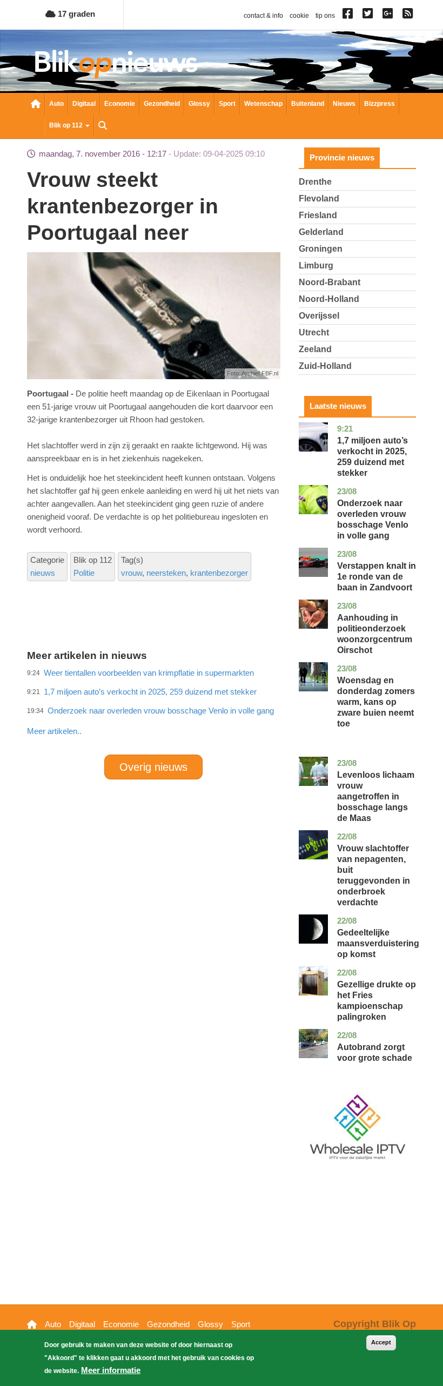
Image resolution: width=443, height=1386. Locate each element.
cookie (299, 15)
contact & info (263, 15)
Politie (84, 572)
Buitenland (307, 103)
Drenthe (315, 181)
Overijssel (319, 315)
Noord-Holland (329, 299)
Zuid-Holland (325, 366)
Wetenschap (263, 103)
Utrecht (314, 332)
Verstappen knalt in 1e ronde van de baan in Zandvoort (376, 576)
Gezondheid (162, 103)
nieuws (42, 572)
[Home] (116, 64)
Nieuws (344, 103)
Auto (56, 103)
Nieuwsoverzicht (35, 105)
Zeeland (315, 349)
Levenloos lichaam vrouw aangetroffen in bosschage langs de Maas (375, 796)
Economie (119, 103)
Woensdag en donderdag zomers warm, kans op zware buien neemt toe (376, 702)
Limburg (316, 265)
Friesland (318, 215)
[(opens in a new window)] (349, 15)
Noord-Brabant (329, 282)
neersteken (166, 572)
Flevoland (319, 198)
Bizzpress (379, 103)
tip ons (325, 15)
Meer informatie (110, 1370)
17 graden (75, 13)
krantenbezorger (219, 572)
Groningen (321, 248)
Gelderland (321, 232)
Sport (227, 103)
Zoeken (103, 126)
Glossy (199, 103)
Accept (381, 1342)
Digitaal (84, 103)
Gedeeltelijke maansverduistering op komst (378, 943)
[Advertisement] (223, 707)
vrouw (131, 572)
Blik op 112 (66, 125)
